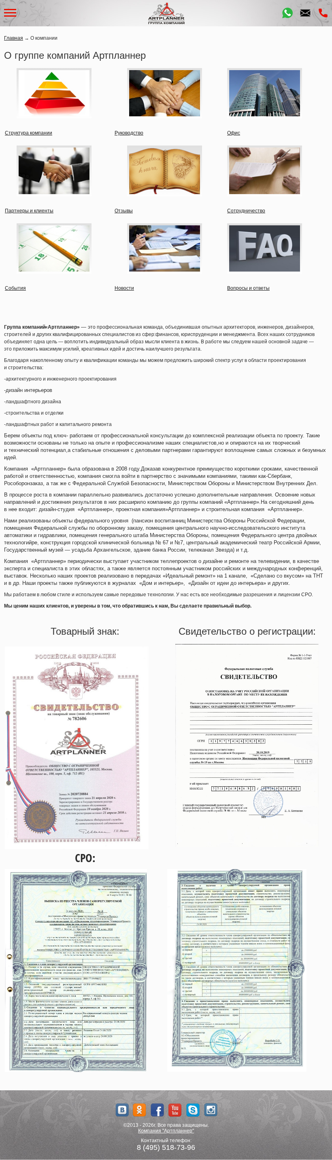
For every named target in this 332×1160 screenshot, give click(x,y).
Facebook (157, 1110)
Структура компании (28, 133)
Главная (13, 38)
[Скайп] (193, 1110)
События (15, 288)
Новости (124, 288)
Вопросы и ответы (248, 288)
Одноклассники (139, 1110)
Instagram (211, 1110)
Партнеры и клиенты (29, 211)
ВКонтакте (122, 1110)
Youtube (175, 1110)
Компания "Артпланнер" (166, 1131)
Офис (233, 133)
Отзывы (124, 211)
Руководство (129, 133)
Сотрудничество (246, 211)
